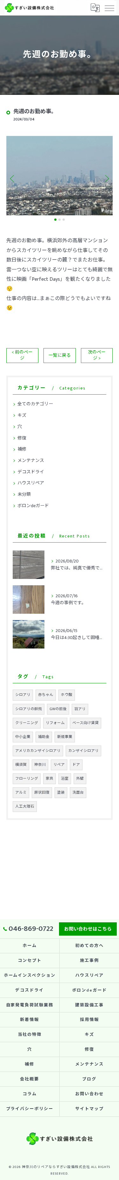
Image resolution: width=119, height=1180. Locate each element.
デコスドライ (30, 472)
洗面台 (78, 793)
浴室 (65, 779)
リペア (59, 765)
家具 (49, 779)
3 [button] (64, 219)
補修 (21, 449)
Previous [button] (12, 178)
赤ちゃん (45, 695)
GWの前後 (58, 709)
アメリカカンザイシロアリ (38, 751)
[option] (59, 175)
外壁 (80, 779)
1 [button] (55, 219)
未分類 (24, 494)
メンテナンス (30, 460)
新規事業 (64, 737)
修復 (21, 438)
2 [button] (59, 219)
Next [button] (106, 178)
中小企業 (22, 737)
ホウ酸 (66, 695)
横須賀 (21, 765)
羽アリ (80, 709)
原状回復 (42, 793)
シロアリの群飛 (28, 709)
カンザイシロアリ (83, 751)
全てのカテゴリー (35, 404)
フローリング (26, 779)
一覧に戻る (60, 355)
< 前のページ (22, 355)
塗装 (61, 793)
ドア (76, 765)
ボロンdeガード (33, 505)
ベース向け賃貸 (85, 723)
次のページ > (97, 355)
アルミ (21, 793)
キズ (21, 415)
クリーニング (26, 723)
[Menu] (109, 8)
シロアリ (22, 695)
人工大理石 (24, 806)
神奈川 (40, 765)
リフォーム (55, 723)
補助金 (44, 737)
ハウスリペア (30, 483)
